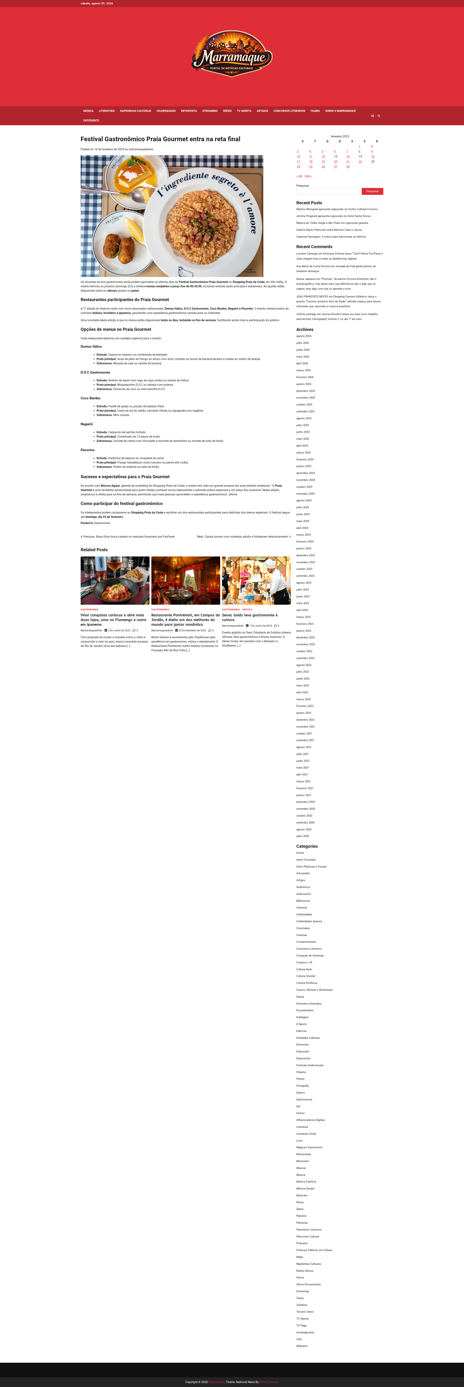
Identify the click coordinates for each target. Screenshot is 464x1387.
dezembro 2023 (305, 555)
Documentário (305, 1010)
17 (298, 161)
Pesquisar (302, 185)
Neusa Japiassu (306, 279)
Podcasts (302, 1243)
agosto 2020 (303, 829)
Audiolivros (303, 887)
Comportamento (306, 941)
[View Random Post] (372, 116)
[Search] (379, 116)
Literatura (107, 111)
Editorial (301, 1031)
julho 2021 (302, 754)
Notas (300, 1202)
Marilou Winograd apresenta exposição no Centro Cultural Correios (337, 209)
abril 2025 (302, 445)
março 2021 (303, 781)
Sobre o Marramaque (340, 111)
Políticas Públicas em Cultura (314, 1250)
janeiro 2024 (303, 548)
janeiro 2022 (303, 713)
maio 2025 (302, 438)
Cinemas (301, 935)
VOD (299, 1339)
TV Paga (301, 1325)
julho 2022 (302, 671)
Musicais (301, 1195)
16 (372, 156)
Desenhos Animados (309, 1003)
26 (323, 166)
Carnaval (301, 907)
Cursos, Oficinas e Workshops (314, 989)
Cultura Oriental (305, 976)
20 (335, 161)
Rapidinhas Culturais (135, 111)
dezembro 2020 (305, 802)
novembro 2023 (305, 562)
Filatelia (301, 1072)
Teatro (300, 1298)
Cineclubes (303, 928)
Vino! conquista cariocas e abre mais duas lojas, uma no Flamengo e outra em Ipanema (113, 620)
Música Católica (306, 1181)
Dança (300, 996)
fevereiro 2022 (305, 706)
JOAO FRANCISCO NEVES (312, 296)
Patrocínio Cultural (307, 1236)
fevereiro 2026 (305, 377)
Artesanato (303, 873)
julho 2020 (302, 836)
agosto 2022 (303, 665)
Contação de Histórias (310, 955)
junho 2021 (303, 761)
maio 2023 (302, 603)
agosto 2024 (303, 500)
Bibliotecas (303, 900)
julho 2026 (302, 343)
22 (360, 161)
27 (335, 166)
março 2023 (303, 617)
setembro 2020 (305, 822)
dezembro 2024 (305, 473)
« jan (299, 176)
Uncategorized (305, 1332)
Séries (227, 111)
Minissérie (302, 1161)
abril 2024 (302, 528)
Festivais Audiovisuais (310, 1065)
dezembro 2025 (305, 391)
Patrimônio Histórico (309, 1229)
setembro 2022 (305, 658)
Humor (300, 1113)
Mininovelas (303, 1154)
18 (310, 161)
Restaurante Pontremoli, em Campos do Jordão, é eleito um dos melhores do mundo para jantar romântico (185, 620)
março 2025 (303, 452)
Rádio (299, 1257)
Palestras (302, 1222)
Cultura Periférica (306, 983)
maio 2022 (302, 685)
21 (348, 161)
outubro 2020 (304, 815)
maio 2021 (302, 767)
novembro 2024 (305, 480)
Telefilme (301, 1305)
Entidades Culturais (308, 1038)
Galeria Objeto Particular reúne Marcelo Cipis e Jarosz (329, 229)
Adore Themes (269, 1382)
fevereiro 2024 (305, 541)
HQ (298, 1106)
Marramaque (217, 1382)
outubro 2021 (304, 733)
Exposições (303, 1058)
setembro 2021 (305, 740)
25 (310, 166)
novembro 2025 (305, 397)
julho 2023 (302, 589)
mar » (308, 176)
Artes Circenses (306, 859)
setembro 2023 (305, 575)
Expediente (91, 120)
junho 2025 (303, 432)
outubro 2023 (304, 569)
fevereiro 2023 (305, 624)
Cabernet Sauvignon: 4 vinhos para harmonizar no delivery (331, 236)
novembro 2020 (305, 808)
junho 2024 (303, 514)
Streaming (210, 111)
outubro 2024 (304, 486)
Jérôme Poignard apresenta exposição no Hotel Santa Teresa (333, 216)
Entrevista (189, 111)
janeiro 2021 (303, 795)
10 (298, 156)
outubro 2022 (304, 651)
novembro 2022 (305, 644)
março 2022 (303, 699)
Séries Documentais (308, 1284)
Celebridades (166, 111)
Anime (300, 852)
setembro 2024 (305, 493)
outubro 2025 (304, 404)
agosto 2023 (303, 582)
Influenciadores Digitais (310, 1120)
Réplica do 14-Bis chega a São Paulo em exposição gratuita (332, 223)
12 (323, 156)
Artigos (262, 111)
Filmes (315, 111)
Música (88, 111)
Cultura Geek (304, 969)
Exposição (302, 1051)
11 (310, 156)
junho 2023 (303, 596)
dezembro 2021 (305, 719)
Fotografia (302, 1085)
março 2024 (303, 534)
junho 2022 (303, 678)
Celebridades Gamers (309, 921)
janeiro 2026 (303, 384)
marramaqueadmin (141, 149)
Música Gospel (305, 1188)
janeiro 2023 (303, 630)
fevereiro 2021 (305, 788)
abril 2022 (302, 692)
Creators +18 (304, 962)
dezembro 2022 (305, 637)
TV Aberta (244, 111)
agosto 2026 (303, 336)
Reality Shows (304, 1270)
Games (300, 1092)
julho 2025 (302, 425)
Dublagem (302, 1017)
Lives (299, 1140)
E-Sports (301, 1024)
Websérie (302, 1346)
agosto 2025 (303, 418)
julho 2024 (302, 507)
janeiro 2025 (303, 466)
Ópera (299, 1209)
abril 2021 (302, 774)
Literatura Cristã (306, 1133)
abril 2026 (302, 363)
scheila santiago (306, 314)
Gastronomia (102, 523)
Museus (301, 1168)
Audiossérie (303, 894)
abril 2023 (302, 610)
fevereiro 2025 (305, 459)
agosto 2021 (303, 747)
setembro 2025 (305, 411)
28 (348, 166)
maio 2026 (302, 356)
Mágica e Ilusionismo (309, 1147)
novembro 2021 (305, 726)
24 (298, 166)
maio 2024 (302, 521)
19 (323, 161)
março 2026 (303, 370)
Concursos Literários (289, 111)
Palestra (301, 1216)
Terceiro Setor (305, 1311)
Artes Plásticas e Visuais (311, 866)
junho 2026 (303, 349)
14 (348, 156)
